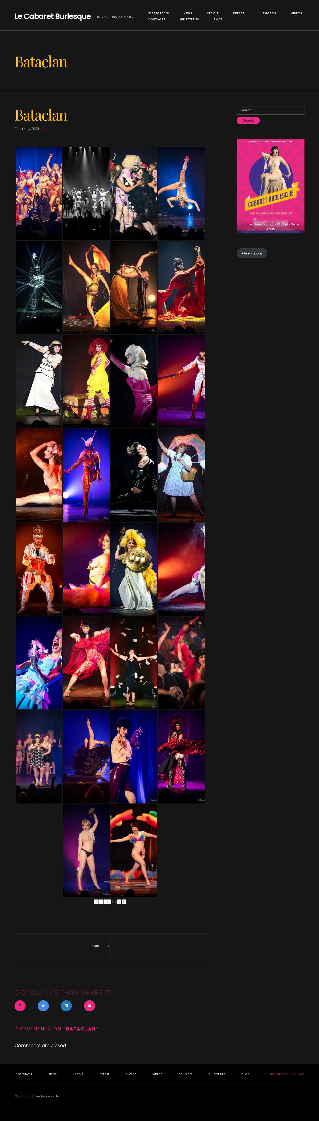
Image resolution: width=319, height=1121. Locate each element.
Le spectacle (158, 13)
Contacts (157, 19)
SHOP (218, 19)
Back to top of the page (286, 1074)
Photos (269, 13)
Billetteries (189, 19)
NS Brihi (93, 946)
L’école (213, 13)
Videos (296, 13)
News (188, 13)
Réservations (252, 253)
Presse (238, 13)
